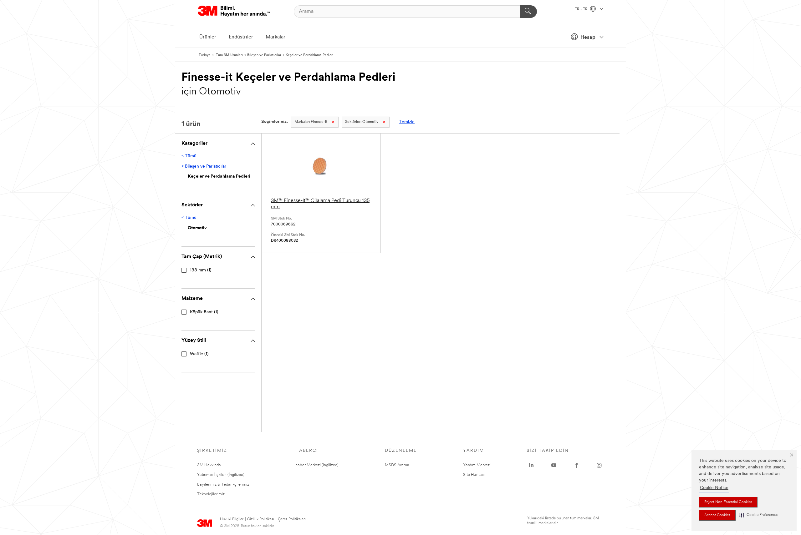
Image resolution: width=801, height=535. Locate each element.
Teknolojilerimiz (211, 494)
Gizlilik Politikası (260, 519)
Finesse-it (310, 122)
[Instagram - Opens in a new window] (599, 465)
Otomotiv (361, 122)
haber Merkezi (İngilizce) (317, 465)
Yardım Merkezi (477, 465)
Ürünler (207, 37)
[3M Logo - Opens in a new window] (234, 11)
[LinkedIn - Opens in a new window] (531, 465)
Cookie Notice (714, 488)
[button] (758, 515)
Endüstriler (241, 37)
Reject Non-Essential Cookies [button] (728, 502)
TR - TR (582, 9)
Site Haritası (474, 475)
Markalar (275, 37)
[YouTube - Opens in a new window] (554, 465)
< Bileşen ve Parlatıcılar (203, 166)
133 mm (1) (200, 270)
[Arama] (528, 11)
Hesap (588, 37)
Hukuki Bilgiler (231, 519)
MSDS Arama (397, 465)
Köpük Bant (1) (204, 312)
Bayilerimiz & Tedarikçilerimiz (223, 484)
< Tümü (188, 156)
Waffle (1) (199, 354)
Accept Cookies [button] (717, 515)
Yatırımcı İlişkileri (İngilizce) (220, 475)
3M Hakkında (209, 465)
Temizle (407, 122)
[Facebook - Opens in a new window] (576, 465)
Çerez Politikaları (292, 519)
